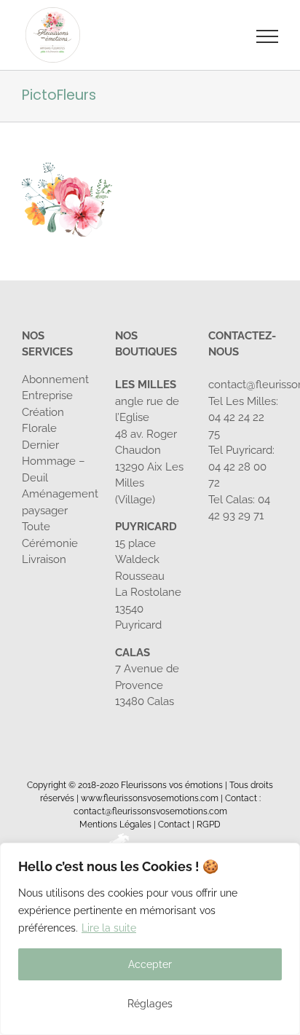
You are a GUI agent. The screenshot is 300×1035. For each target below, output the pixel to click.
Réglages (150, 1004)
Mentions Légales (115, 824)
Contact (174, 824)
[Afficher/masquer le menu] (267, 36)
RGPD (209, 824)
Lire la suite (109, 928)
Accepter (150, 964)
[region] (150, 939)
